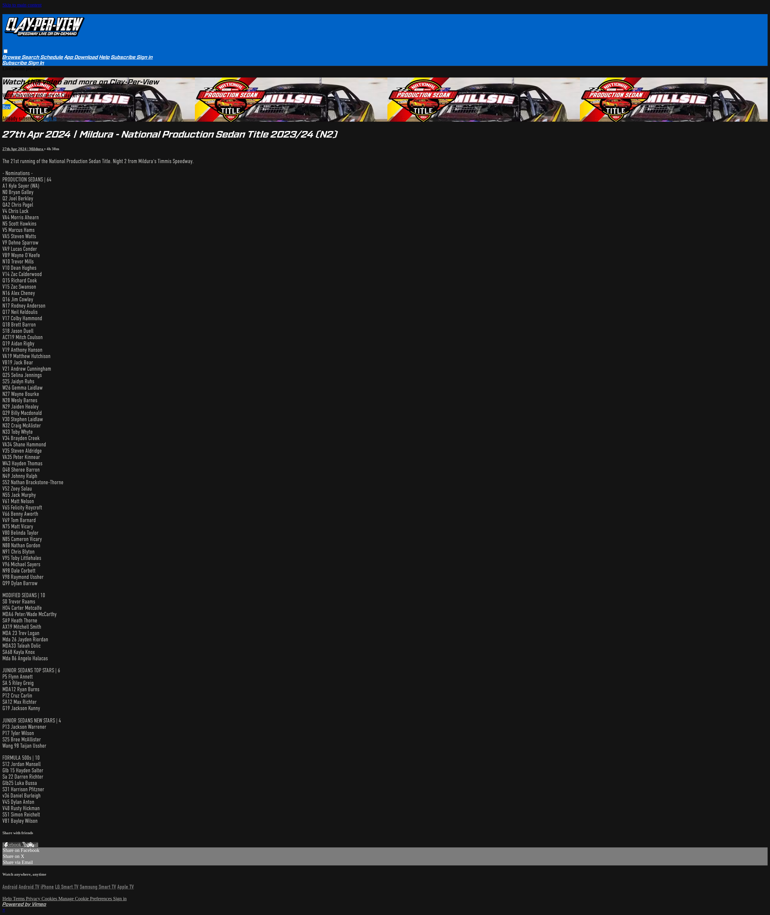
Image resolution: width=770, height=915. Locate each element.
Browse (12, 57)
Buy (6, 106)
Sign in (145, 57)
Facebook (12, 844)
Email (32, 844)
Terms (19, 898)
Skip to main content (22, 5)
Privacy (34, 898)
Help (104, 57)
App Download (81, 57)
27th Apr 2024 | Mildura (23, 149)
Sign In (36, 63)
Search (31, 57)
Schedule (52, 57)
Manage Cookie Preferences (85, 898)
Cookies (50, 898)
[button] (6, 51)
